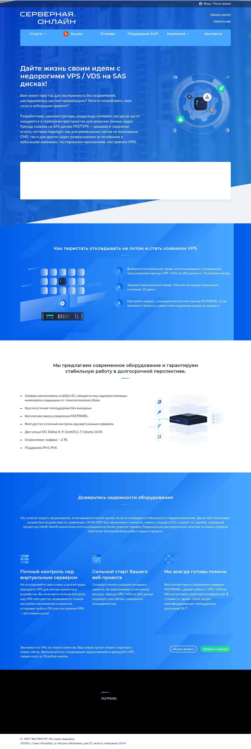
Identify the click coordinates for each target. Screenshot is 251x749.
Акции (77, 34)
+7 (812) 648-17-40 (178, 15)
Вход (207, 3)
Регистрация (222, 3)
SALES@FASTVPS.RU (174, 21)
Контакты (213, 34)
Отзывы (108, 34)
